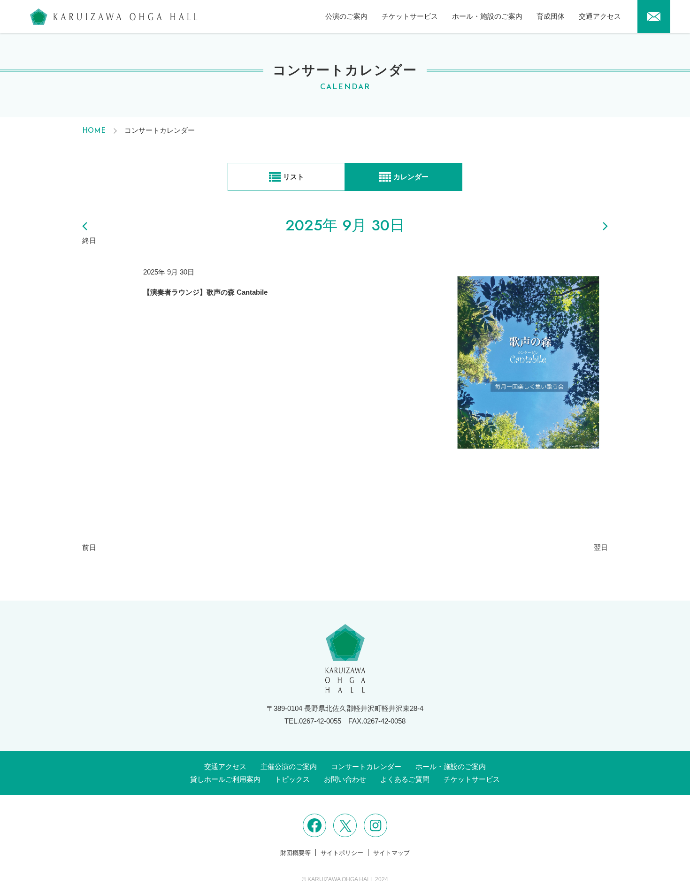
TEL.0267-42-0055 (312, 721)
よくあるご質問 (404, 779)
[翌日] (580, 226)
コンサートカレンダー (366, 766)
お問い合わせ (345, 779)
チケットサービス (410, 16)
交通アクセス (600, 16)
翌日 (601, 547)
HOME (94, 131)
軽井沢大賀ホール (113, 16)
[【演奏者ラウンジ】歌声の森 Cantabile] (528, 381)
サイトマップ (391, 852)
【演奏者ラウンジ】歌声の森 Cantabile (205, 292)
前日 (89, 547)
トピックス (292, 779)
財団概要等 (295, 852)
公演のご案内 (346, 16)
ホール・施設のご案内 (487, 16)
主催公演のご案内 (289, 766)
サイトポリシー (342, 852)
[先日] (110, 226)
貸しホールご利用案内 (225, 779)
